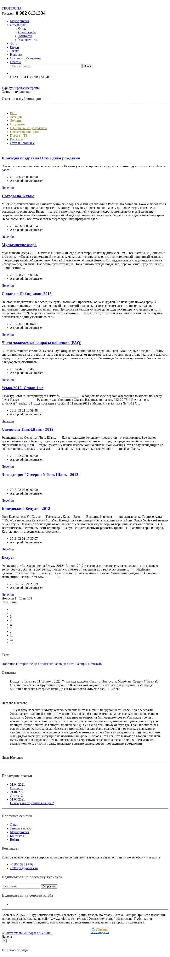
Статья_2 (16, 795)
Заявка (14, 51)
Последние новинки (24, 132)
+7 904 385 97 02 (21, 864)
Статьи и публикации (25, 58)
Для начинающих (75, 664)
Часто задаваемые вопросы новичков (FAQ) (41, 343)
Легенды (16, 117)
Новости (16, 54)
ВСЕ (13, 113)
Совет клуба (27, 32)
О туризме (17, 124)
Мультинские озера (19, 245)
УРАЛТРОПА (12, 8)
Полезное (8, 664)
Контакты (25, 36)
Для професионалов (48, 664)
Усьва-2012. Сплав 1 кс (22, 388)
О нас (22, 28)
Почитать (95, 664)
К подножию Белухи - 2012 (26, 508)
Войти (14, 839)
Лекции (15, 120)
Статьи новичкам (22, 143)
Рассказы (16, 139)
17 (11, 639)
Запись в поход (20, 828)
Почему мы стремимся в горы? (32, 803)
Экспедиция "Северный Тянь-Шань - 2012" (41, 474)
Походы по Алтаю (18, 196)
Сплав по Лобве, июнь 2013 (27, 293)
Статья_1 (16, 788)
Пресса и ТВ (19, 135)
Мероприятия (19, 21)
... (11, 631)
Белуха (8, 557)
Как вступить (27, 39)
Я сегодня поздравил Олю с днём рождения (41, 158)
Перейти (8, 187)
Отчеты (15, 62)
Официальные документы (28, 128)
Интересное (24, 664)
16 (11, 635)
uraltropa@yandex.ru (24, 868)
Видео (14, 47)
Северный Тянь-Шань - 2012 (27, 429)
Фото (13, 43)
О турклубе (18, 24)
